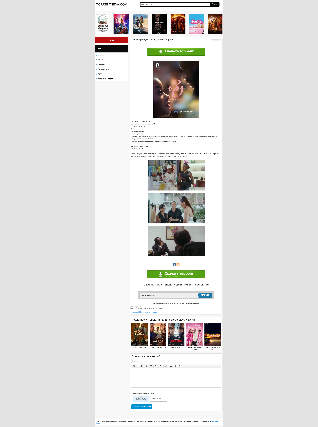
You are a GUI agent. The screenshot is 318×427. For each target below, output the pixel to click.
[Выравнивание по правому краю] (160, 366)
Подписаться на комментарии (142, 393)
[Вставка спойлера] (179, 366)
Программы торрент (106, 78)
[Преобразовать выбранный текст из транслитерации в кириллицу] (175, 366)
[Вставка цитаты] (171, 366)
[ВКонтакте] (174, 264)
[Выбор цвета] (165, 366)
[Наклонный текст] (138, 366)
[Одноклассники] (178, 264)
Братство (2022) (176, 347)
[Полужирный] (134, 366)
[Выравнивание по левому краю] (151, 366)
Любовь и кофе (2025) (139, 347)
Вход (111, 40)
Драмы (148, 312)
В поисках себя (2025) (158, 347)
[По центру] (155, 366)
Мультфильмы (103, 69)
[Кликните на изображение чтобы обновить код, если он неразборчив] (141, 399)
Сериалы (101, 64)
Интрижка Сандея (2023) (194, 348)
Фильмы (154, 312)
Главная (101, 55)
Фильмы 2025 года (137, 312)
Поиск (214, 4)
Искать (205, 295)
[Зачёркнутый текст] (146, 366)
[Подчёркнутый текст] (142, 366)
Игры (100, 74)
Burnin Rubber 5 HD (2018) (213, 348)
